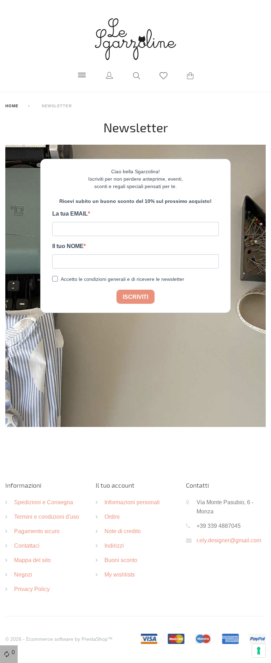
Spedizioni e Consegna (43, 502)
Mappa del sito (32, 560)
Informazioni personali (132, 502)
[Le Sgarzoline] (135, 39)
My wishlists (119, 574)
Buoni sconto (120, 560)
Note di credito (122, 531)
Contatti (197, 485)
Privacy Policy (32, 589)
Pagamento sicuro (37, 531)
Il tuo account (115, 485)
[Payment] (203, 638)
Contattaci (27, 545)
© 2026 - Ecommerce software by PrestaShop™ (59, 639)
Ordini (112, 516)
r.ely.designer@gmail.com (229, 540)
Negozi (23, 574)
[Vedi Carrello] (190, 76)
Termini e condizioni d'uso (46, 516)
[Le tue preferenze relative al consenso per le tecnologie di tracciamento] (258, 650)
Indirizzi (114, 545)
